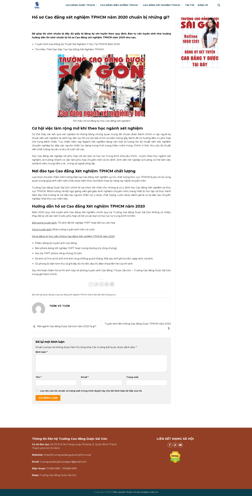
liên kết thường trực (107, 295)
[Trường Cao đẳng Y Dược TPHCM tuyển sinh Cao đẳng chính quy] (46, 5)
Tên (38, 377)
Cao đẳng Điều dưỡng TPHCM (119, 5)
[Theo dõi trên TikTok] (175, 445)
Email (85, 377)
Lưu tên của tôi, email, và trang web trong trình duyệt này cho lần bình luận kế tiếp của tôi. (91, 391)
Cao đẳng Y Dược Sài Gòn (116, 270)
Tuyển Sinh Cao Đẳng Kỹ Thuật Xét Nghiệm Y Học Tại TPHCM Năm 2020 (77, 44)
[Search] (219, 5)
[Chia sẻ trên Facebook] (91, 284)
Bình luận (42, 352)
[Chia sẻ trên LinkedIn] (112, 284)
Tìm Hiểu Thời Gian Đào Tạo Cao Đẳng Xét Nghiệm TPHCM (69, 49)
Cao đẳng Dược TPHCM (80, 5)
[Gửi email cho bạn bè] (101, 284)
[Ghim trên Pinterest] (106, 284)
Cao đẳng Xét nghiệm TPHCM (161, 5)
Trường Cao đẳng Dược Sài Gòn (51, 187)
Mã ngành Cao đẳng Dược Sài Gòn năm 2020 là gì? (66, 326)
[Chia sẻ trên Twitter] (96, 284)
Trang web (132, 377)
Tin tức (190, 5)
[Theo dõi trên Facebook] (170, 445)
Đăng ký (203, 5)
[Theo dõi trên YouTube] (180, 445)
